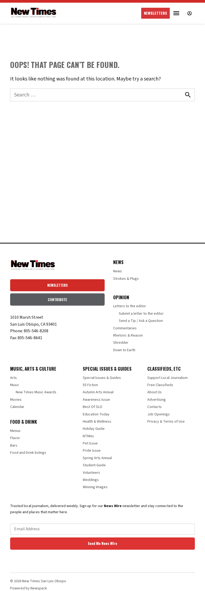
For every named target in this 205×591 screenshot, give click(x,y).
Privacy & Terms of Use (166, 421)
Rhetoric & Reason (128, 335)
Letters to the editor (129, 306)
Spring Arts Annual (97, 458)
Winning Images (95, 487)
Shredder (120, 342)
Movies (16, 399)
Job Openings (158, 414)
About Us (154, 392)
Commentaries (125, 328)
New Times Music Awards (36, 392)
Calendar (17, 407)
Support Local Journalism (167, 377)
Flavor (15, 438)
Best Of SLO (92, 407)
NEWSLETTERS (155, 13)
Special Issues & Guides (102, 377)
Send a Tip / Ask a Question (141, 320)
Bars (13, 445)
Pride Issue (92, 450)
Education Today (96, 414)
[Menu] (177, 13)
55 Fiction (90, 385)
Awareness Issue (96, 399)
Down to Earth (124, 350)
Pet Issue (90, 443)
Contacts (154, 407)
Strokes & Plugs (126, 278)
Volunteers (91, 472)
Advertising (156, 399)
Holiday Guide (94, 428)
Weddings (91, 480)
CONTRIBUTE (57, 299)
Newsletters (57, 285)
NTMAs (88, 436)
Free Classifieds (160, 385)
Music (14, 385)
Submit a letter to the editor (141, 313)
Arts (13, 377)
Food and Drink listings (28, 452)
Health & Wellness (97, 421)
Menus (15, 431)
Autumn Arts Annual (98, 392)
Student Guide (94, 465)
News (117, 271)
